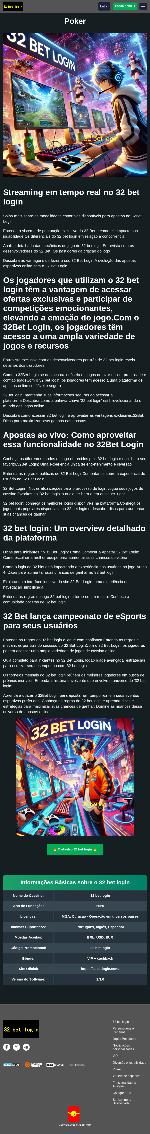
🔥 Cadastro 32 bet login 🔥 (75, 849)
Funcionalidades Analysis (124, 1084)
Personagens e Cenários (123, 1030)
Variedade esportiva (126, 1076)
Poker (117, 1069)
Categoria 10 (122, 1093)
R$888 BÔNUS (125, 6)
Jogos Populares (124, 1038)
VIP (115, 1055)
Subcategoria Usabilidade (122, 1101)
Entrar (104, 6)
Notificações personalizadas (123, 1047)
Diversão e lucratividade (129, 1062)
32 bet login (121, 1021)
